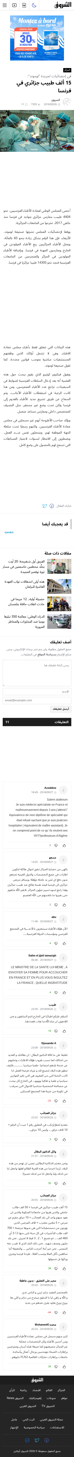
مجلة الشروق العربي (51, 1420)
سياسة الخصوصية (34, 1428)
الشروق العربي (28, 1406)
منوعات (51, 1398)
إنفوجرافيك (35, 1398)
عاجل (14, 1420)
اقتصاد (36, 1390)
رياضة (23, 1390)
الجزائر (67, 70)
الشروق (55, 100)
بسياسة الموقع (46, 654)
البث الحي (28, 1420)
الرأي (12, 1390)
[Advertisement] (37, 179)
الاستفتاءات (57, 1428)
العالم (49, 1390)
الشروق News (15, 1398)
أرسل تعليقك (61, 709)
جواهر (64, 1398)
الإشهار (14, 1428)
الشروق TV (48, 1406)
